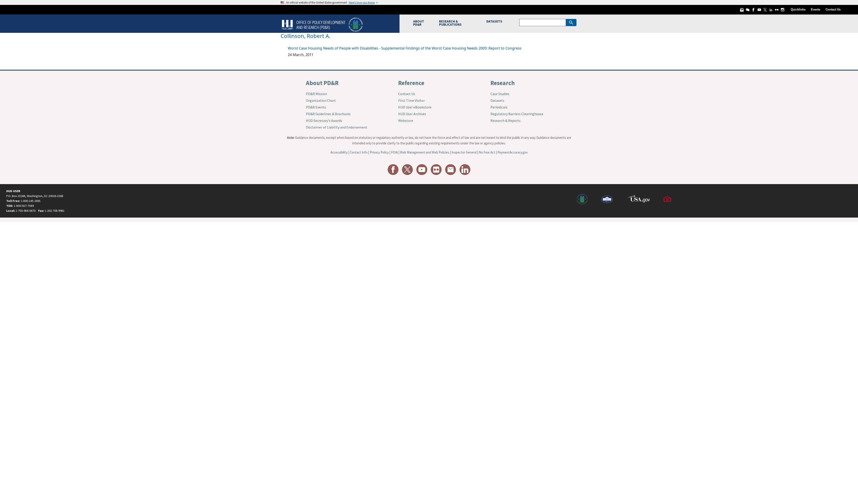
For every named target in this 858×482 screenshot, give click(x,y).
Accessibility (339, 152)
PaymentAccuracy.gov (512, 152)
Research (502, 83)
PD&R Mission (316, 93)
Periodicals (498, 107)
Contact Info (359, 152)
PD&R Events (316, 107)
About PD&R (322, 83)
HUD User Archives (412, 114)
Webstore (405, 120)
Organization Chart (321, 100)
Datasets (497, 100)
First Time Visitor (411, 100)
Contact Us (833, 9)
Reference (411, 83)
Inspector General (464, 152)
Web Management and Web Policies (424, 152)
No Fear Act (487, 152)
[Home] (323, 24)
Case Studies (499, 93)
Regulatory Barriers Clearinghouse (516, 114)
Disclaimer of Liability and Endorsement (336, 127)
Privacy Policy (379, 152)
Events (815, 9)
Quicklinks (798, 9)
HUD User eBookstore (414, 107)
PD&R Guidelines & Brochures (328, 114)
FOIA (394, 152)
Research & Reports (505, 120)
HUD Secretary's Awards (324, 120)
